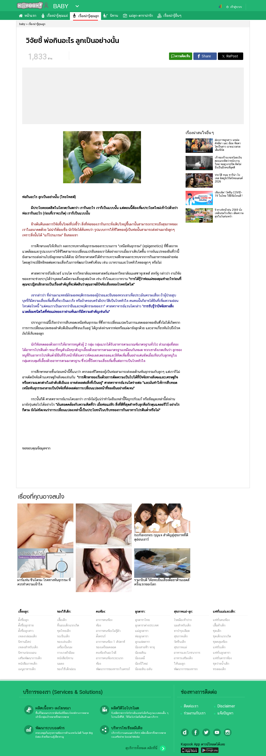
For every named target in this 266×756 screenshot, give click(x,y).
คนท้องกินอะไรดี (106, 653)
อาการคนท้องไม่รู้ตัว (108, 631)
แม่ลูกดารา (141, 631)
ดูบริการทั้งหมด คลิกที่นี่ (141, 748)
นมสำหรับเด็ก (182, 625)
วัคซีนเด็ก (180, 642)
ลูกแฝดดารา (142, 642)
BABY (60, 6)
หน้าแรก (30, 15)
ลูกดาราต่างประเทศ (147, 625)
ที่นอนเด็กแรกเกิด (68, 625)
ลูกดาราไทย (142, 620)
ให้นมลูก (179, 663)
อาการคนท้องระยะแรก (109, 658)
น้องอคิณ (140, 653)
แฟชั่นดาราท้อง (222, 658)
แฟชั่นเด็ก (219, 647)
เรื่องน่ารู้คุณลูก (88, 16)
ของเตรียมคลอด (106, 647)
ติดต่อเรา (191, 706)
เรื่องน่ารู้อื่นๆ (172, 15)
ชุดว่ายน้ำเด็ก (221, 663)
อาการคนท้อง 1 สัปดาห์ (110, 642)
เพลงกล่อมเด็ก (27, 636)
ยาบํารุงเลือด (182, 631)
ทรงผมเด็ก (219, 669)
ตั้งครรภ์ (101, 636)
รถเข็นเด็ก (63, 636)
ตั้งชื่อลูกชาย (26, 625)
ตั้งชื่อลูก (23, 620)
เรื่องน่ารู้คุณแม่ (57, 15)
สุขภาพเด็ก (181, 636)
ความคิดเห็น (182, 56)
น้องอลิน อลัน (143, 669)
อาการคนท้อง (104, 620)
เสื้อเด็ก (62, 620)
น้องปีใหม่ (141, 663)
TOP (256, 749)
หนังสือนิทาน (65, 658)
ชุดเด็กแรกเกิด (222, 636)
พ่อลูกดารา (141, 636)
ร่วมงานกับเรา (194, 713)
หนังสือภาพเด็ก (27, 663)
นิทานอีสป (24, 642)
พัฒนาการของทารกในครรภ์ (113, 669)
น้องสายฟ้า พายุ (145, 647)
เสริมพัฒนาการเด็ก (30, 658)
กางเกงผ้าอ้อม (65, 653)
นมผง (60, 663)
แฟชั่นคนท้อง (221, 620)
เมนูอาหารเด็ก (27, 669)
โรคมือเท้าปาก (183, 620)
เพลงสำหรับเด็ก (28, 647)
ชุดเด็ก (217, 631)
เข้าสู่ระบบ (236, 6)
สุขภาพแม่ (180, 647)
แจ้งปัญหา (225, 713)
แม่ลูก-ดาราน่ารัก (141, 15)
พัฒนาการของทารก (186, 669)
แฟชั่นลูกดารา (221, 653)
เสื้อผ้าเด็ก (219, 625)
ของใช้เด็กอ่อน (66, 669)
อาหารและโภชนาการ (187, 653)
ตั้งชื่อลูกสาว (25, 631)
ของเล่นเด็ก (64, 642)
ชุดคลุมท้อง (220, 642)
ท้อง (98, 625)
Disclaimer (226, 706)
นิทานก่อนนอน (27, 653)
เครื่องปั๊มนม (64, 647)
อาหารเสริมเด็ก (183, 658)
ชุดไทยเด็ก (64, 631)
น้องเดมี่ (140, 658)
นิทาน (114, 15)
